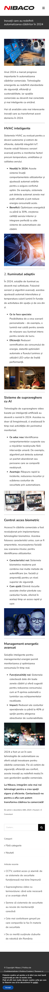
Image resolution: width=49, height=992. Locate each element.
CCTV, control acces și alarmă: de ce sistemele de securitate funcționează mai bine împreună (24, 875)
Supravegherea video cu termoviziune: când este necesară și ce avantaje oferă (24, 891)
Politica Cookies (26, 971)
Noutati (36, 810)
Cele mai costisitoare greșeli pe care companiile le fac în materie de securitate (23, 923)
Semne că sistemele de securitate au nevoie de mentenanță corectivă (24, 907)
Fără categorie (14, 845)
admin (9, 810)
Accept (8, 987)
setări (35, 982)
